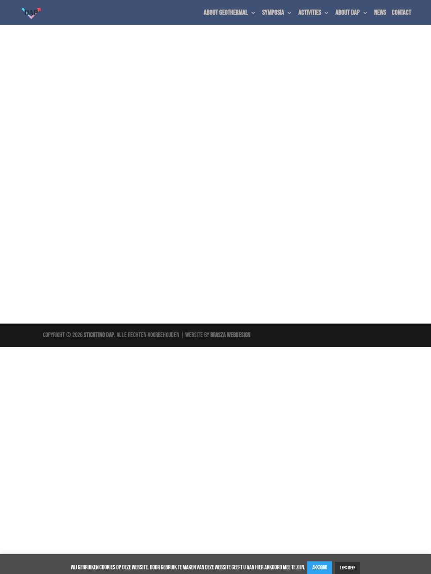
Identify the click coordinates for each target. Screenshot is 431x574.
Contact (401, 13)
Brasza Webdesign (230, 335)
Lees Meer (347, 568)
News (380, 13)
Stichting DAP (99, 335)
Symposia (273, 13)
